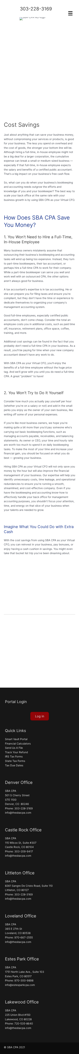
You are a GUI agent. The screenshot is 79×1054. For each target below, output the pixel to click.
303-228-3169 (36, 9)
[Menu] (70, 13)
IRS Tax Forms (14, 756)
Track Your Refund (16, 752)
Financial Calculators (18, 743)
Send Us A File (14, 747)
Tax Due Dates (14, 765)
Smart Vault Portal (16, 739)
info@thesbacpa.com (18, 812)
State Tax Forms (15, 760)
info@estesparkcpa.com (20, 984)
